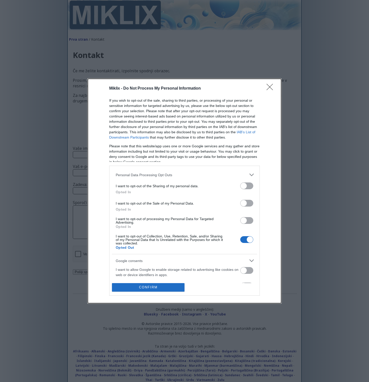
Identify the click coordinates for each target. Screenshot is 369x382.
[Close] (271, 88)
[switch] (246, 185)
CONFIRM (148, 287)
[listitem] (184, 174)
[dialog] (184, 191)
